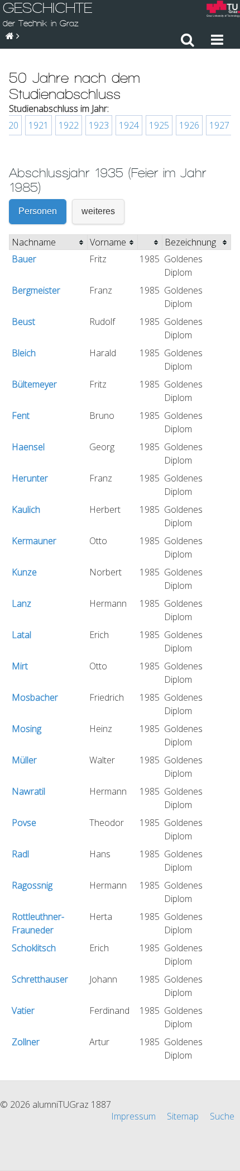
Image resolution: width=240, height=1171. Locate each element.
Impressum (133, 1116)
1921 (38, 125)
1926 (189, 125)
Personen (37, 211)
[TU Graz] (223, 10)
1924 (129, 125)
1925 (159, 125)
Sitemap (183, 1116)
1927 (219, 125)
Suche (222, 1116)
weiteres (98, 211)
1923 (99, 125)
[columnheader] (48, 242)
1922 (69, 125)
